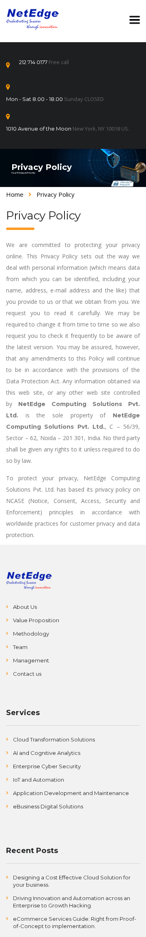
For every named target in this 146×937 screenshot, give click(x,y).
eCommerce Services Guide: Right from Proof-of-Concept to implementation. (74, 922)
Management (31, 660)
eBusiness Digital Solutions (48, 806)
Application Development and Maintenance (71, 793)
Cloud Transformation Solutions (54, 739)
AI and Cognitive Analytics (46, 753)
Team (20, 647)
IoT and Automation (38, 779)
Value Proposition (36, 620)
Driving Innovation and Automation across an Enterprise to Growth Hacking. (71, 902)
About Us (25, 607)
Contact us (27, 674)
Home (15, 194)
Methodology (31, 633)
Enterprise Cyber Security (47, 766)
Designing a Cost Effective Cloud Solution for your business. (72, 881)
